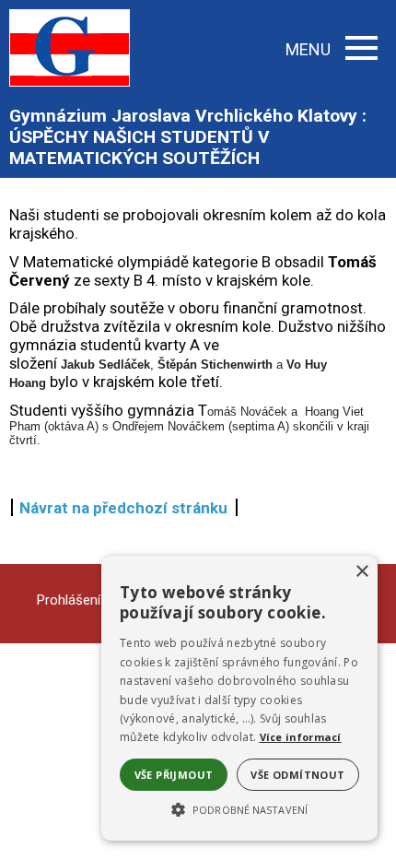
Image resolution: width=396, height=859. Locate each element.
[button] (239, 808)
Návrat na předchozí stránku (123, 508)
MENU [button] (308, 49)
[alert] (239, 698)
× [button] (361, 572)
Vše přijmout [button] (174, 775)
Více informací (301, 737)
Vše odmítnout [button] (297, 775)
